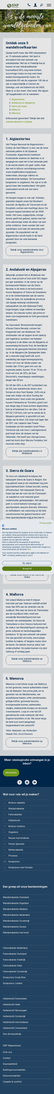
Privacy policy (46, 523)
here (29, 549)
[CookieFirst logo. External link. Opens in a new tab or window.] (3, 525)
